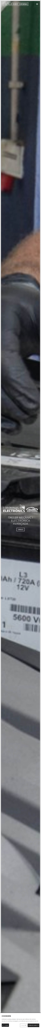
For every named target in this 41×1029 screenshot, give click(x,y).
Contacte (20, 529)
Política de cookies (33, 1025)
